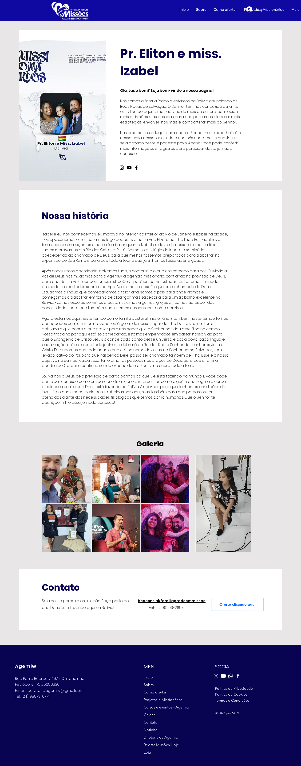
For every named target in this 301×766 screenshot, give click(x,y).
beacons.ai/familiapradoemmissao (172, 600)
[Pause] (202, 546)
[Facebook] (136, 167)
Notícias (150, 730)
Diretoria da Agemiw (161, 737)
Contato (150, 722)
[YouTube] (129, 167)
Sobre (149, 684)
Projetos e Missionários (163, 699)
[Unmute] (210, 546)
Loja (147, 752)
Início (148, 677)
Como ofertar (155, 692)
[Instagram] (122, 167)
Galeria (149, 714)
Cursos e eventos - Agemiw (166, 707)
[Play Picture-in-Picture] (241, 546)
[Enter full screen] (249, 546)
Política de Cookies (231, 694)
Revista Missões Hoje (161, 745)
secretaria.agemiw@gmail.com (54, 690)
